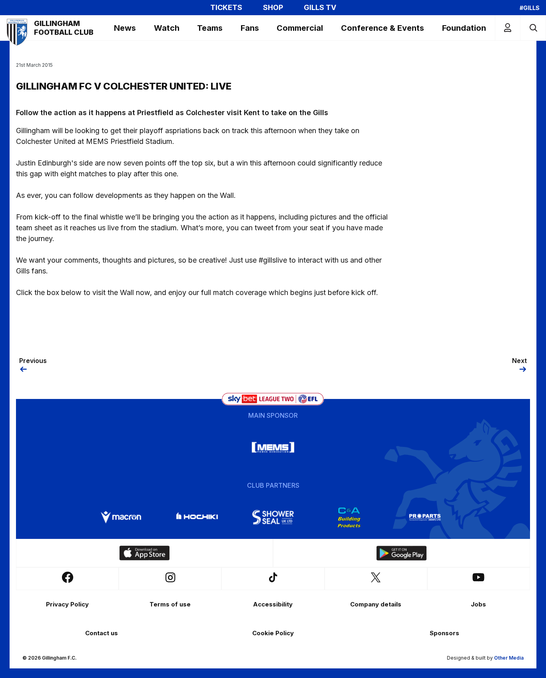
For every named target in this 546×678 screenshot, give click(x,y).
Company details (375, 604)
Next (519, 361)
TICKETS (226, 7)
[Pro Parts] (425, 517)
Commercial (300, 28)
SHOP (273, 7)
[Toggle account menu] (507, 27)
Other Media (509, 658)
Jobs (478, 604)
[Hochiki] (197, 517)
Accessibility (273, 604)
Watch (166, 28)
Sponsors (444, 633)
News (125, 28)
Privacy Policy (67, 604)
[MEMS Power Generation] (273, 447)
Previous (33, 361)
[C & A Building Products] (349, 517)
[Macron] (121, 517)
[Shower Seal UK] (273, 517)
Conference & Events (382, 28)
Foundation (464, 28)
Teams (210, 28)
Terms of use (170, 604)
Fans (250, 28)
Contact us (101, 633)
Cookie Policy (273, 633)
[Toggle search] (533, 27)
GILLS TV (320, 7)
